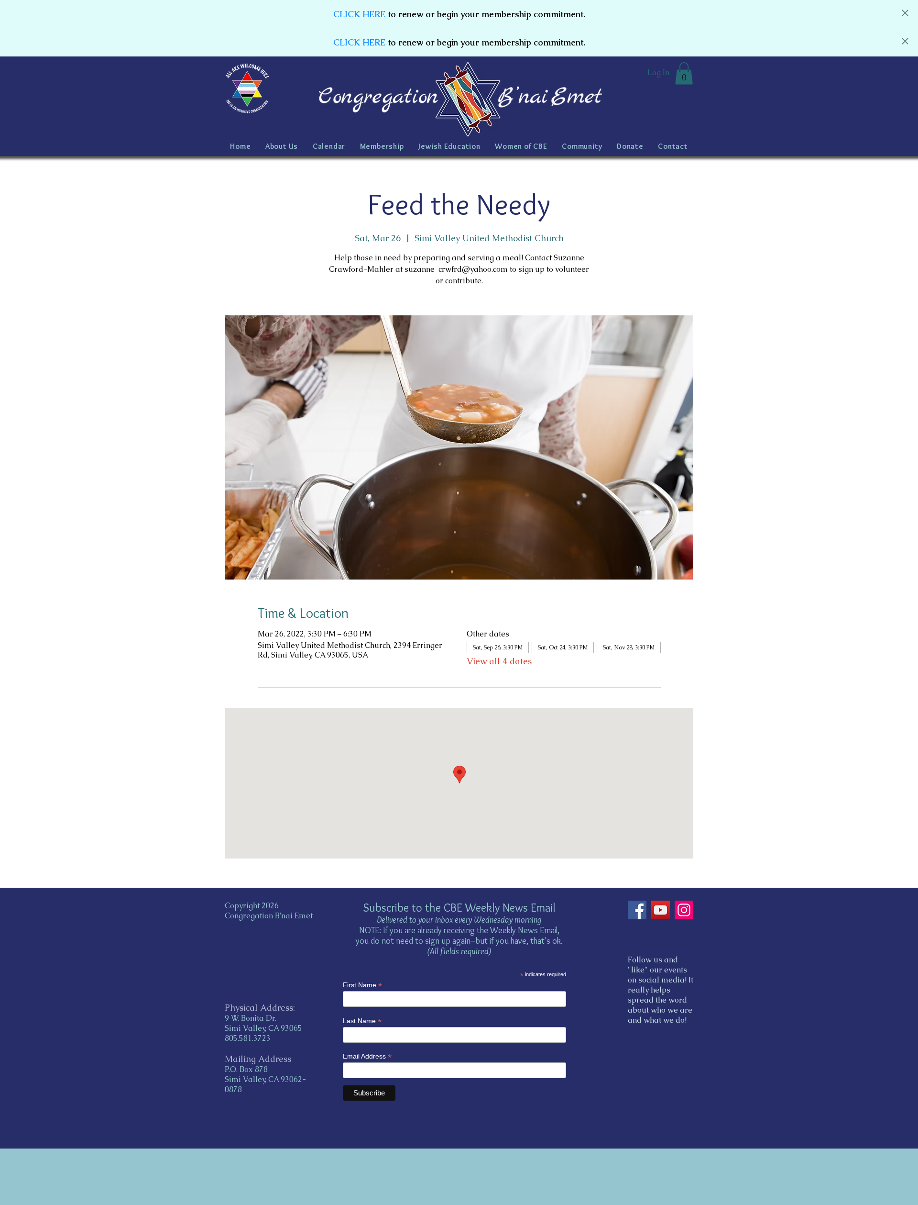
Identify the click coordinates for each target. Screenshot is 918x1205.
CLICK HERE (359, 14)
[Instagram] (684, 910)
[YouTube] (660, 910)
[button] (684, 73)
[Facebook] (637, 910)
